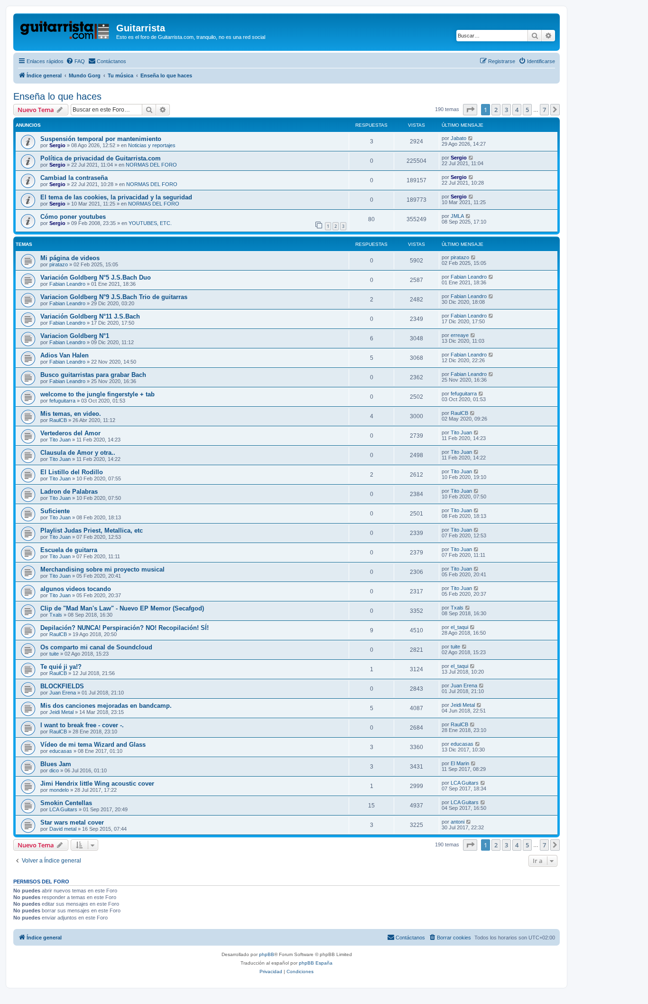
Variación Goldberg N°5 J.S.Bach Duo (95, 277)
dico (54, 770)
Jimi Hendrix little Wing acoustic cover (97, 783)
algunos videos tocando (75, 588)
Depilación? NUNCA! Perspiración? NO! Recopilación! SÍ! (124, 627)
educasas (60, 751)
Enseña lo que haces (57, 96)
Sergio (57, 145)
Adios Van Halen (64, 355)
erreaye (460, 335)
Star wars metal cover (72, 822)
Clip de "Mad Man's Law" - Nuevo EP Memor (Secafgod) (122, 608)
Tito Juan (60, 439)
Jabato (458, 138)
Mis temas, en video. (70, 413)
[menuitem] (75, 61)
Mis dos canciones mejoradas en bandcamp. (106, 705)
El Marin (460, 763)
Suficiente (55, 511)
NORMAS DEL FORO (151, 165)
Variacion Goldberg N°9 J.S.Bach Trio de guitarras (113, 296)
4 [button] (516, 109)
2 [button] (496, 109)
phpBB (266, 954)
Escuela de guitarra (68, 550)
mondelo (59, 790)
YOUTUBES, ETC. (150, 223)
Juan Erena (62, 692)
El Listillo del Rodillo (71, 472)
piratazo (58, 264)
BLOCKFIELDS (62, 686)
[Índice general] (66, 31)
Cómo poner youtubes (73, 216)
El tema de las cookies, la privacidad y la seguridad (116, 197)
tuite (54, 654)
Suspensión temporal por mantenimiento (100, 138)
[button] (470, 109)
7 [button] (544, 109)
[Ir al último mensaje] (471, 138)
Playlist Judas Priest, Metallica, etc (91, 530)
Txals (55, 615)
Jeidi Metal (61, 712)
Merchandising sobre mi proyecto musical (102, 569)
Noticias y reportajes (152, 145)
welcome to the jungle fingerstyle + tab (97, 394)
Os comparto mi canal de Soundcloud (96, 647)
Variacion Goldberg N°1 (74, 335)
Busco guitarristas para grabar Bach (93, 374)
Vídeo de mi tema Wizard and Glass (93, 744)
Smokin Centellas (66, 803)
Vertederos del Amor (70, 433)
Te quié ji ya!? (61, 666)
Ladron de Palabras (69, 491)
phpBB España (316, 963)
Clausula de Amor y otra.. (77, 452)
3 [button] (506, 109)
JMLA (457, 216)
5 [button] (527, 109)
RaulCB (58, 420)
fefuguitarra (62, 400)
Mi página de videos (70, 258)
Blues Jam (55, 764)
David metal (62, 829)
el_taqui (459, 627)
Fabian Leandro (67, 284)
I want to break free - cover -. (82, 725)
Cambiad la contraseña (74, 177)
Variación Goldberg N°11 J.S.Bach (90, 316)
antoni (457, 822)
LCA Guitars (465, 783)
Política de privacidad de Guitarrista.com (100, 158)
